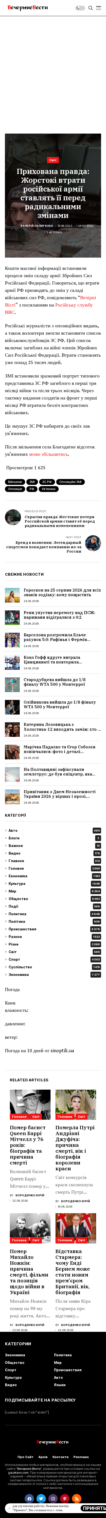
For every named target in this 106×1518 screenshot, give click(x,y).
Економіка (54, 876)
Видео (54, 853)
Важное (54, 846)
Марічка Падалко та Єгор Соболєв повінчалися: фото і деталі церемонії (59, 751)
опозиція (15, 489)
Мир (54, 891)
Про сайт (26, 1457)
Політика (54, 921)
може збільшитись (48, 454)
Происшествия (54, 929)
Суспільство (54, 967)
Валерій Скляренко (36, 226)
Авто (54, 830)
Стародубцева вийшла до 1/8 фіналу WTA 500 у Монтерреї (55, 682)
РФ (32, 489)
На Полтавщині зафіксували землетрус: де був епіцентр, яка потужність (58, 774)
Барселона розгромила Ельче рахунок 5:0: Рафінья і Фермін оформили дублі (55, 639)
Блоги (54, 838)
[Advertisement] (53, 71)
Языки (60, 1385)
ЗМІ (32, 482)
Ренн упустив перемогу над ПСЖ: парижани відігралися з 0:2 (59, 615)
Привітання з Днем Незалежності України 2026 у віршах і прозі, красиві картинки (60, 796)
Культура (54, 883)
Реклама (81, 1457)
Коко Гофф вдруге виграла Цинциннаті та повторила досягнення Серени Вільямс (54, 662)
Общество (54, 899)
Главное (54, 861)
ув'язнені (48, 489)
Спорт (54, 959)
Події (54, 906)
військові (15, 482)
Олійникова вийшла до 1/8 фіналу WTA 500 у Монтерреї (60, 704)
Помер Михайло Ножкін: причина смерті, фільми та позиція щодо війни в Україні (29, 1272)
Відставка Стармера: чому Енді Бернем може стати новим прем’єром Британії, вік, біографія (72, 1272)
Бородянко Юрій (30, 1195)
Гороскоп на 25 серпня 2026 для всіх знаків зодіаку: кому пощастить (62, 592)
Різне (54, 944)
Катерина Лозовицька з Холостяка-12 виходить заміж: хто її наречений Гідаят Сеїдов (62, 729)
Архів (43, 1457)
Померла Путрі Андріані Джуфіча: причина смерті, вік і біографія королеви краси (75, 1148)
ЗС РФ (47, 482)
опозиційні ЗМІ (70, 482)
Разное (54, 937)
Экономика (54, 974)
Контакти (61, 1457)
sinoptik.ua (62, 1051)
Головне (54, 868)
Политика (54, 914)
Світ (53, 160)
